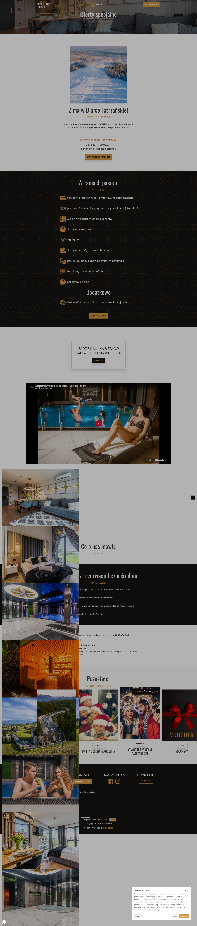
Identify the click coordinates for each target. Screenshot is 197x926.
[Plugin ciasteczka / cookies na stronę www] (186, 891)
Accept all (184, 916)
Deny (175, 916)
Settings (138, 916)
